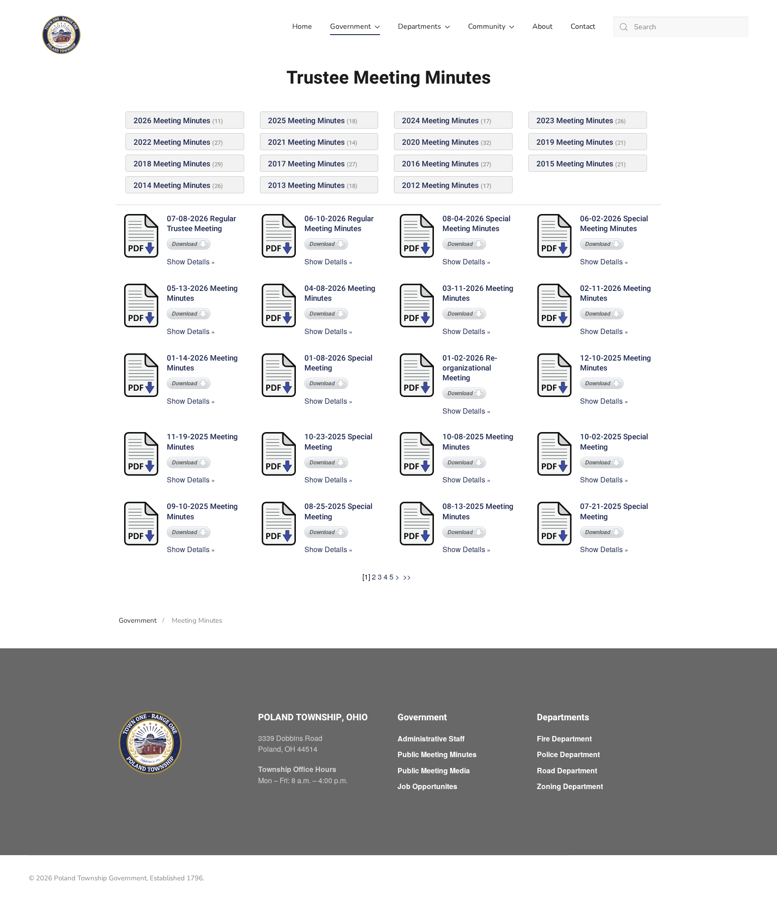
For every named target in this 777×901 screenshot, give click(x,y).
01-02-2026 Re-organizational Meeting (469, 368)
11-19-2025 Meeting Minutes (202, 441)
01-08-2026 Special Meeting (338, 363)
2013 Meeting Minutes (306, 185)
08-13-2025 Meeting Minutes (478, 511)
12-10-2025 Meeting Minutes (615, 363)
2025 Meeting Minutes (306, 120)
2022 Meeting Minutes (172, 142)
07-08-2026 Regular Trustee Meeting (201, 223)
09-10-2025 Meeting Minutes (202, 511)
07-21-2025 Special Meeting (614, 511)
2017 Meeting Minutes (306, 163)
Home (302, 26)
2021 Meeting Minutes (306, 142)
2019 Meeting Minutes (574, 142)
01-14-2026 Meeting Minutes (202, 363)
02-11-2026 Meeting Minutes (615, 293)
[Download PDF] (142, 236)
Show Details (188, 261)
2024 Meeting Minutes (440, 120)
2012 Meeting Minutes (440, 185)
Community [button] (486, 26)
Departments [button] (419, 26)
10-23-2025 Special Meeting (338, 441)
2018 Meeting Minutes (172, 163)
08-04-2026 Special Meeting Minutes (476, 223)
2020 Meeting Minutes (440, 142)
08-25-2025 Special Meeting (338, 511)
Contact (583, 26)
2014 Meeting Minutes (172, 185)
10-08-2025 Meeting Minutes (478, 441)
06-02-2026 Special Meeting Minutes (614, 223)
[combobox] (680, 27)
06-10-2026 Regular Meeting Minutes (339, 223)
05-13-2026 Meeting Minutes (202, 293)
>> (408, 576)
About (542, 26)
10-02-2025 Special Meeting (614, 441)
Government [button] (350, 26)
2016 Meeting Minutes (440, 163)
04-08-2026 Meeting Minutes (339, 293)
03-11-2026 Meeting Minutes (478, 293)
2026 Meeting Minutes (173, 120)
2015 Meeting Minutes (574, 163)
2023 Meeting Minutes (574, 120)
